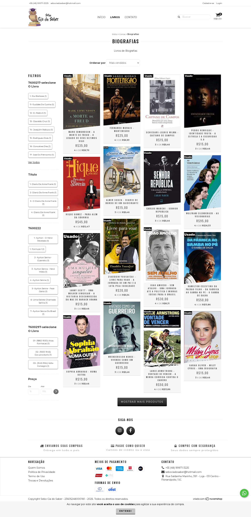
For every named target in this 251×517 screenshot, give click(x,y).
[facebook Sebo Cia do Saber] (130, 431)
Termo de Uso (36, 476)
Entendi (125, 511)
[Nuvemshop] (208, 500)
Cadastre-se (208, 3)
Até (42, 386)
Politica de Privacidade (41, 472)
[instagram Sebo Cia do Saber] (119, 431)
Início (101, 17)
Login (219, 3)
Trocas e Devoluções (40, 480)
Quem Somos (36, 467)
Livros (115, 17)
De (29, 386)
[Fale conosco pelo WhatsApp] (244, 493)
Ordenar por (97, 62)
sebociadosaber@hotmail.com (66, 3)
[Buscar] (178, 16)
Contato (131, 17)
